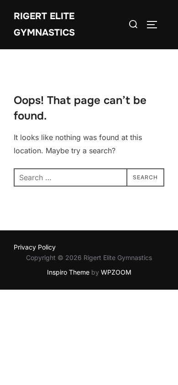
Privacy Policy (35, 247)
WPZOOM (116, 272)
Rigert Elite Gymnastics (44, 24)
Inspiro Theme (68, 272)
